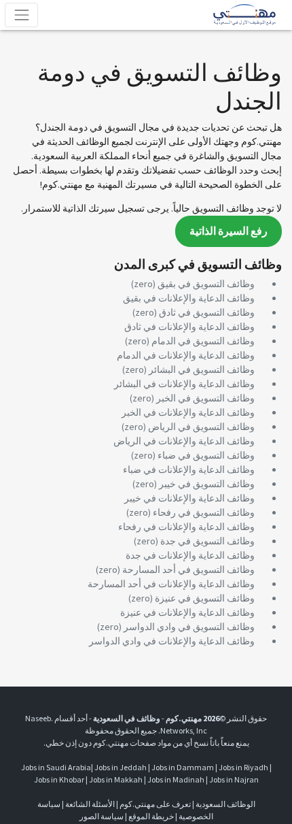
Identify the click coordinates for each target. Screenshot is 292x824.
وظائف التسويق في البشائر (202, 369)
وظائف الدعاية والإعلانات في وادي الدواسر (172, 641)
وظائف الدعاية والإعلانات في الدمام (186, 355)
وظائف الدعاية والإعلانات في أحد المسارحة (171, 584)
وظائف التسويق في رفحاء (204, 512)
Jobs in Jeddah (120, 767)
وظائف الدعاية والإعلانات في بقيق (189, 298)
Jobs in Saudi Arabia (56, 767)
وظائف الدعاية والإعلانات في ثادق (189, 326)
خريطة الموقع (151, 816)
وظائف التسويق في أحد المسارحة (188, 569)
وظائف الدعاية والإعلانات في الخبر (188, 412)
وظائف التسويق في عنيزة (205, 598)
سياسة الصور (101, 816)
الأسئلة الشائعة (90, 804)
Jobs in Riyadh (243, 767)
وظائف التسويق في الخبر (205, 398)
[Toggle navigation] (21, 15)
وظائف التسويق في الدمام (203, 341)
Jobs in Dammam (182, 767)
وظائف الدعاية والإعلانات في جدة (190, 555)
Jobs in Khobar (59, 779)
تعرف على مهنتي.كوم (154, 804)
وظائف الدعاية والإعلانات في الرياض (184, 441)
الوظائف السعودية (225, 804)
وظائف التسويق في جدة (207, 541)
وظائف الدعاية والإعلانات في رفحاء (186, 527)
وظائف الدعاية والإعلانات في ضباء (189, 469)
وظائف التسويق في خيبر (207, 484)
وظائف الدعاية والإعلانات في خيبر (189, 498)
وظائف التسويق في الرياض (201, 427)
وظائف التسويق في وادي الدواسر (189, 627)
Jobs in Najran (234, 779)
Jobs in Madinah (175, 779)
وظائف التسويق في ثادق (207, 312)
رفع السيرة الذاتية (228, 231)
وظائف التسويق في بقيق (206, 284)
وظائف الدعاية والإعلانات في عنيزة (187, 612)
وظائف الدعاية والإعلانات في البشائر (184, 384)
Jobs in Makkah (116, 779)
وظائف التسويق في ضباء (206, 455)
